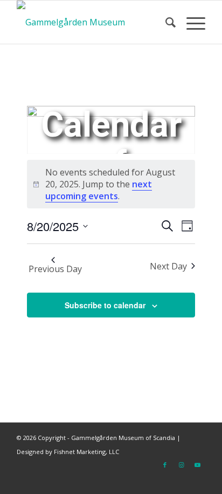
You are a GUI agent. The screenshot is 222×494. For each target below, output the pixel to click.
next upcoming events (98, 190)
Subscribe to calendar (105, 305)
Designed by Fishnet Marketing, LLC (68, 452)
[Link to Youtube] (197, 465)
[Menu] (190, 22)
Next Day (168, 266)
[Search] (165, 22)
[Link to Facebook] (165, 465)
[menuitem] (165, 22)
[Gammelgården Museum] (92, 22)
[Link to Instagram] (181, 465)
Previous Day (55, 269)
